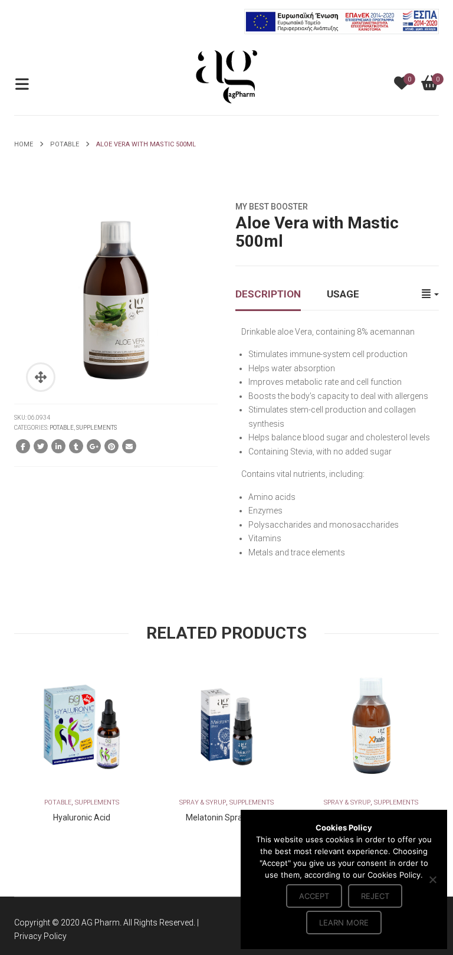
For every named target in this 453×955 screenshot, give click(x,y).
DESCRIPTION (268, 294)
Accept (314, 896)
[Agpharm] (226, 76)
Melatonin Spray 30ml (226, 817)
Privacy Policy (40, 936)
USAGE (343, 294)
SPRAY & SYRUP (202, 802)
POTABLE (64, 144)
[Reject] (432, 879)
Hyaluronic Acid (81, 817)
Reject (375, 896)
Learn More (344, 922)
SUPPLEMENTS (96, 427)
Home (23, 144)
